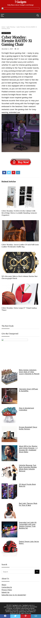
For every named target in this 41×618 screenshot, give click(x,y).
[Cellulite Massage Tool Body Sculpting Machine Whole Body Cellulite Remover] (9, 472)
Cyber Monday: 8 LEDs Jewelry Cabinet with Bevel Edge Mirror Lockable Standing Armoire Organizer (19, 213)
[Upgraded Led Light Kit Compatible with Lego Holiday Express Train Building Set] (9, 529)
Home (3, 27)
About (4, 585)
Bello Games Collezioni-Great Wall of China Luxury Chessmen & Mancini (29, 372)
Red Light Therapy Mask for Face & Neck (28, 504)
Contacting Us (7, 587)
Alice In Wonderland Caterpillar (26, 409)
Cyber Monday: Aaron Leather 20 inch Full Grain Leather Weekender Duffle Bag (20, 245)
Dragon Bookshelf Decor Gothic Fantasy (28, 428)
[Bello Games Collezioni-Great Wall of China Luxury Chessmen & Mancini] (9, 377)
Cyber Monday (11, 27)
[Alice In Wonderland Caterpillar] (9, 415)
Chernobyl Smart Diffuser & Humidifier (28, 390)
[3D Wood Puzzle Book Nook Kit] (9, 491)
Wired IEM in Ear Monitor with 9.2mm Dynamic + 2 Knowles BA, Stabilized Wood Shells (28, 449)
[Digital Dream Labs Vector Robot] (9, 548)
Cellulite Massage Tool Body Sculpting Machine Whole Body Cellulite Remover (28, 468)
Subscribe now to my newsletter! (14, 595)
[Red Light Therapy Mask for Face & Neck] (9, 510)
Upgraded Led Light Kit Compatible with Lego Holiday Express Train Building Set (27, 525)
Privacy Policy (7, 590)
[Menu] (2, 15)
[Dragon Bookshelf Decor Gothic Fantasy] (9, 434)
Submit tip (5, 592)
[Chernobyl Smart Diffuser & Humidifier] (9, 396)
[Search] (37, 15)
